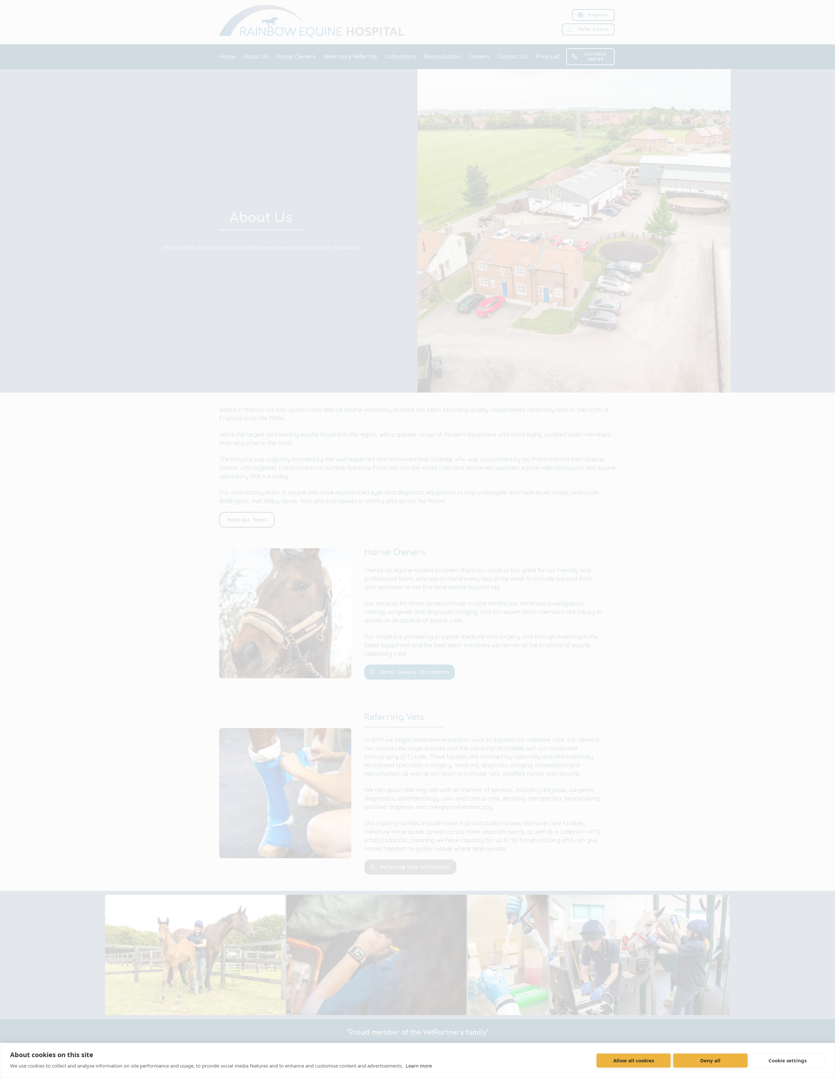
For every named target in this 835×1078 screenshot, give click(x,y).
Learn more (419, 1065)
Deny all (710, 1060)
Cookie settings (787, 1060)
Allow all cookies (633, 1060)
